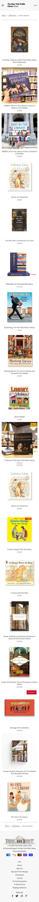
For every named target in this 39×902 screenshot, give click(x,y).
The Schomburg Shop (19, 881)
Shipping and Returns (19, 888)
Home (4, 15)
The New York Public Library (18, 846)
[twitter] (16, 896)
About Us (20, 868)
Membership (19, 875)
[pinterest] (26, 896)
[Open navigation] (4, 5)
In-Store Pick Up (19, 884)
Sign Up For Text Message (19, 872)
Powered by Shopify (19, 851)
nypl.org (19, 878)
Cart (35, 5)
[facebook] (12, 896)
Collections (12, 15)
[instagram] (21, 896)
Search (19, 865)
